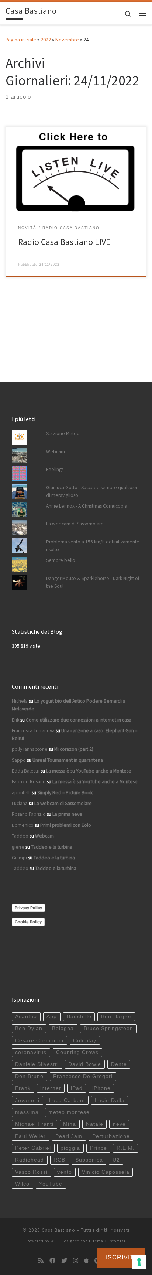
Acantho (26, 1016)
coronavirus (30, 1052)
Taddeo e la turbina (51, 847)
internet (50, 1088)
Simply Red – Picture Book (65, 793)
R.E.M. (126, 1148)
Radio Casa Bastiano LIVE (64, 241)
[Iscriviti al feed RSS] (41, 1260)
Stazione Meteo (63, 433)
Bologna (63, 1028)
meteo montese (69, 1112)
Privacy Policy (28, 907)
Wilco (22, 1184)
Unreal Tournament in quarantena (67, 760)
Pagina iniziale (21, 39)
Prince (98, 1148)
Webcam (55, 452)
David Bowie (84, 1064)
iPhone (101, 1088)
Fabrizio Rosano (29, 781)
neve (119, 1124)
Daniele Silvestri (37, 1064)
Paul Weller (30, 1136)
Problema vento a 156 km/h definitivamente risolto (92, 546)
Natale (94, 1124)
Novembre (67, 39)
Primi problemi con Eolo (65, 825)
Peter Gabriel (33, 1148)
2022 (46, 39)
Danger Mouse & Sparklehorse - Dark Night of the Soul (92, 582)
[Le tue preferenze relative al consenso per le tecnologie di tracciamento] (139, 1262)
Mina (69, 1124)
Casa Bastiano (58, 1230)
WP (54, 1241)
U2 (116, 1160)
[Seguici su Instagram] (75, 1260)
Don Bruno (29, 1076)
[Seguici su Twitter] (64, 1260)
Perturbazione (111, 1136)
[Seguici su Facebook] (52, 1260)
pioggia (70, 1148)
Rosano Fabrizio (29, 814)
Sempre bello (60, 560)
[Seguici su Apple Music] (86, 1260)
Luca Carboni (67, 1100)
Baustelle (79, 1016)
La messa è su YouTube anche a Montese (88, 771)
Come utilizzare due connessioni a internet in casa (78, 720)
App (51, 1016)
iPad (77, 1088)
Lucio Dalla (110, 1100)
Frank (23, 1088)
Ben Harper (116, 1016)
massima (27, 1112)
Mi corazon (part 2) (73, 749)
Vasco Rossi (31, 1172)
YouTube (50, 1184)
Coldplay (84, 1040)
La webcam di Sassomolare (75, 524)
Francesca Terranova (33, 730)
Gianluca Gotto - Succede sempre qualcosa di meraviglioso (91, 491)
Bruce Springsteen (108, 1028)
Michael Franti (34, 1124)
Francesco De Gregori (83, 1076)
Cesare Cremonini (39, 1040)
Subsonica (89, 1160)
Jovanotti (27, 1100)
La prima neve (67, 814)
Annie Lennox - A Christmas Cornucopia (86, 506)
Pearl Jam (68, 1136)
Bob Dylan (28, 1028)
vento (64, 1172)
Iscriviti (121, 1257)
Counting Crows (77, 1052)
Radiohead (29, 1160)
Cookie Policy (28, 921)
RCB (59, 1160)
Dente (119, 1064)
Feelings (54, 469)
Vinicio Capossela (105, 1172)
